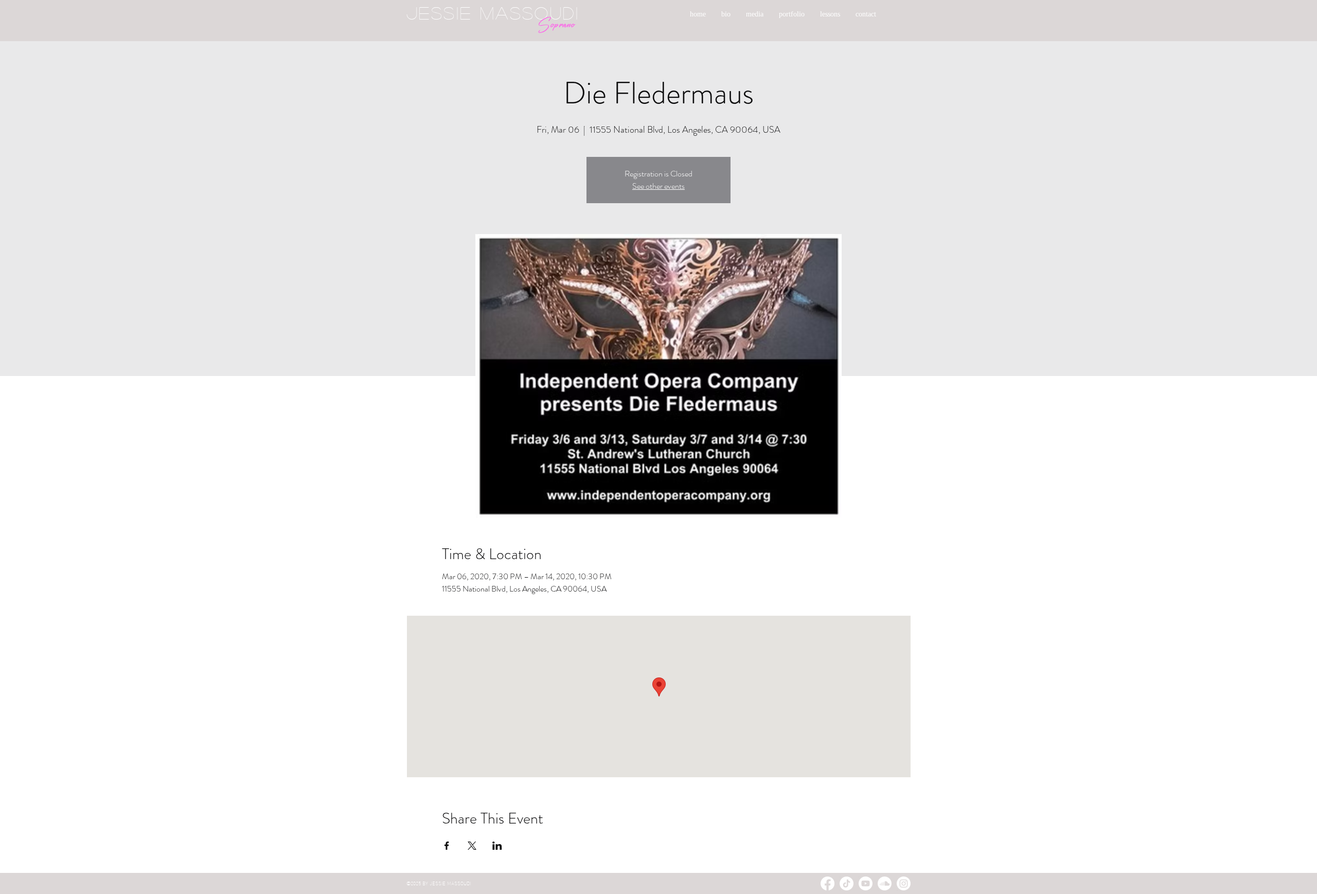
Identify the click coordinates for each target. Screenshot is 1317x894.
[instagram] (904, 883)
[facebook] (827, 883)
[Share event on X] (472, 846)
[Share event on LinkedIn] (497, 846)
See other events (658, 186)
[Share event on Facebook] (447, 846)
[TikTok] (846, 883)
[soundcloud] (885, 883)
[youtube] (866, 883)
